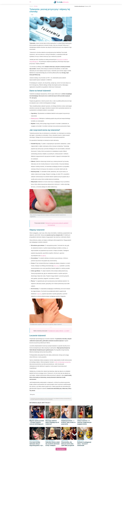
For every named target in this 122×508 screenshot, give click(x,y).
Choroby (35, 6)
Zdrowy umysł (64, 440)
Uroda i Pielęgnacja (65, 419)
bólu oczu (56, 265)
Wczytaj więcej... (61, 449)
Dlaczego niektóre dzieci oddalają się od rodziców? (52, 422)
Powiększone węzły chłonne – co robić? (58, 330)
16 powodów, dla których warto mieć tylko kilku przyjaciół (67, 443)
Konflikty (47, 419)
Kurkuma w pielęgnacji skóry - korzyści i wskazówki (84, 443)
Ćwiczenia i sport (33, 419)
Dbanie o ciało (80, 440)
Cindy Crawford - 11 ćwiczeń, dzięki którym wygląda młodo (84, 422)
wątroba (39, 293)
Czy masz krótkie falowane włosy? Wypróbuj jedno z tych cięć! (36, 443)
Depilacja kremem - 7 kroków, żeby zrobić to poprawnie (68, 422)
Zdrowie (31, 6)
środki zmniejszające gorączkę (62, 362)
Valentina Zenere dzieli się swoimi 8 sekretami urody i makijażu (52, 443)
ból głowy (43, 255)
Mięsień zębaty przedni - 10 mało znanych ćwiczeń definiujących (36, 422)
